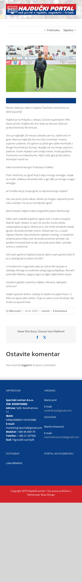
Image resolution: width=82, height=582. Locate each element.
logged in (26, 365)
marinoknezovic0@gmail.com (61, 437)
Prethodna (53, 30)
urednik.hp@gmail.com (58, 410)
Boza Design (47, 494)
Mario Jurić (15, 311)
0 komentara (60, 311)
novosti (46, 311)
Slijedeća (68, 30)
